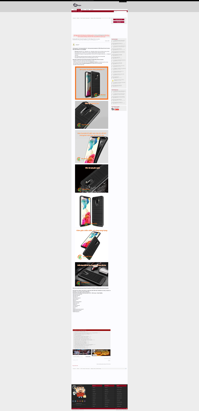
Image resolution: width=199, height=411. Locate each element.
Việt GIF (94, 406)
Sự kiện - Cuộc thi (119, 404)
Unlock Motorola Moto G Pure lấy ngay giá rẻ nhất (81, 338)
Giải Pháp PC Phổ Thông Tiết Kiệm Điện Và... (119, 40)
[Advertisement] (99, 14)
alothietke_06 (115, 55)
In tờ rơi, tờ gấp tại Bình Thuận (118, 99)
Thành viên (83, 9)
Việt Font (94, 387)
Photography (106, 406)
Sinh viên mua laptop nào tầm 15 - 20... (119, 71)
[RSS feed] (82, 402)
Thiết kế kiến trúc (107, 402)
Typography (106, 389)
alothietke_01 (115, 49)
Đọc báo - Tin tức (119, 389)
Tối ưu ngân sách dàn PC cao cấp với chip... (119, 65)
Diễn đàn (79, 9)
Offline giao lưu (119, 406)
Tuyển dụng (87, 9)
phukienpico (77, 44)
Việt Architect (94, 393)
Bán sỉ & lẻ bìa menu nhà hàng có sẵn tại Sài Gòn (81, 337)
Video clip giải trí (119, 391)
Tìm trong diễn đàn (74, 11)
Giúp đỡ (119, 408)
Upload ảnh (91, 9)
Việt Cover (94, 389)
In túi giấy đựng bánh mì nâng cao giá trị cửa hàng (81, 336)
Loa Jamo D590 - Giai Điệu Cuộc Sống (79, 331)
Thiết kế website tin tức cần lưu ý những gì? (80, 342)
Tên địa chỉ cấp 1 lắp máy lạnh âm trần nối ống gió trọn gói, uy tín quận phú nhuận (86, 332)
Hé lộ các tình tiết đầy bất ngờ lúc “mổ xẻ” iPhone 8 (81, 345)
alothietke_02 (115, 77)
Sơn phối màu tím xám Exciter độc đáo (79, 346)
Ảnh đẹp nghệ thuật (119, 402)
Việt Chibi (94, 391)
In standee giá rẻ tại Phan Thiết (118, 85)
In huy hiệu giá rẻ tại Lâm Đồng (118, 54)
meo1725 (115, 41)
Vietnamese (78, 408)
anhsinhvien (115, 80)
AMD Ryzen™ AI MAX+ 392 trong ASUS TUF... (120, 68)
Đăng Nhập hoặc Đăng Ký (123, 1)
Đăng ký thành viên (119, 19)
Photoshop (106, 387)
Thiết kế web (106, 404)
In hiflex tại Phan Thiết (117, 57)
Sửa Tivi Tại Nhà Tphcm (77, 335)
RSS (126, 408)
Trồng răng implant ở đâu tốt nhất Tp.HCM (80, 343)
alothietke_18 (115, 52)
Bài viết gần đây (80, 11)
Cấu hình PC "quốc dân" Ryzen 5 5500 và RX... (120, 82)
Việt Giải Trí (94, 404)
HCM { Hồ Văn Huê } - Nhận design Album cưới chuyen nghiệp (83, 339)
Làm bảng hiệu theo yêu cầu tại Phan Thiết (119, 51)
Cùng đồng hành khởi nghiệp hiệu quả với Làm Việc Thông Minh (83, 344)
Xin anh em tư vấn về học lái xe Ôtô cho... (119, 79)
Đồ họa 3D (106, 393)
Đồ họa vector (106, 391)
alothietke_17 (115, 63)
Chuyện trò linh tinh (119, 387)
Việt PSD (94, 402)
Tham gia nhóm (88, 356)
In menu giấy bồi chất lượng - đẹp (118, 43)
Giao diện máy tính (74, 408)
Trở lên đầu (124, 408)
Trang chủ (75, 9)
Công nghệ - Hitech (119, 393)
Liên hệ (116, 408)
